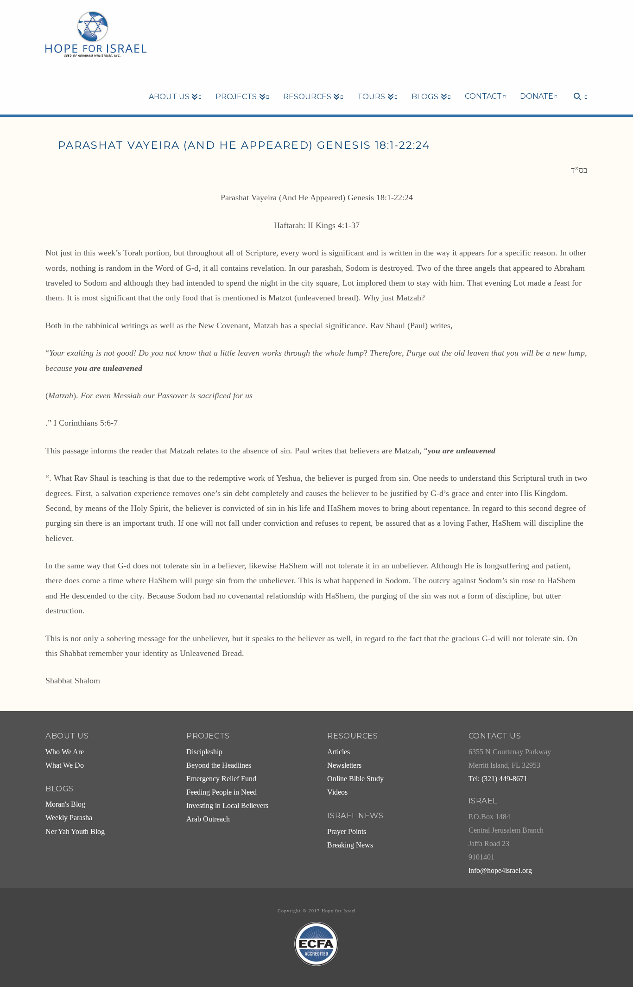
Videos (337, 792)
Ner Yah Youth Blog (75, 832)
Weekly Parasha (68, 818)
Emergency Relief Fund (221, 779)
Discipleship (204, 752)
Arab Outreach (208, 819)
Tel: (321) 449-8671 (497, 779)
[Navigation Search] (576, 80)
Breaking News (350, 845)
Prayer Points (346, 832)
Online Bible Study (355, 779)
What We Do (64, 765)
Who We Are (64, 752)
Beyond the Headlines (218, 765)
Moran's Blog (65, 804)
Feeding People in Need (221, 792)
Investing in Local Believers (227, 806)
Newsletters (344, 765)
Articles (338, 752)
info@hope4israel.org (500, 870)
